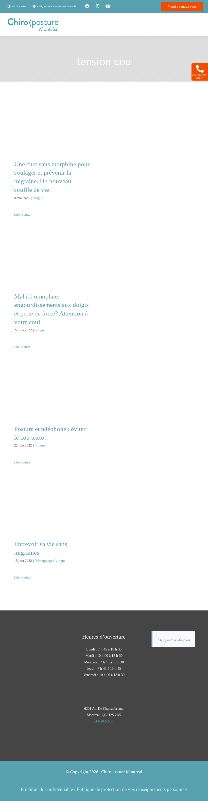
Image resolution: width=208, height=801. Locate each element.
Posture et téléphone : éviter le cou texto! (52, 383)
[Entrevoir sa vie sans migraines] (52, 507)
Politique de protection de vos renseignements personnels (132, 789)
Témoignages (44, 561)
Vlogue (38, 198)
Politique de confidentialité (47, 789)
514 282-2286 (18, 6)
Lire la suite (22, 214)
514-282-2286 (104, 721)
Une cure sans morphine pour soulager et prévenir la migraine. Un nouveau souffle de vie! (52, 110)
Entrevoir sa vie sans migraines (52, 498)
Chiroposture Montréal (174, 640)
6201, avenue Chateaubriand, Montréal (56, 6)
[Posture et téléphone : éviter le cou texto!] (52, 392)
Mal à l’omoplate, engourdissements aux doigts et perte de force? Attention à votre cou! (52, 243)
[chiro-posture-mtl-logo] (33, 20)
